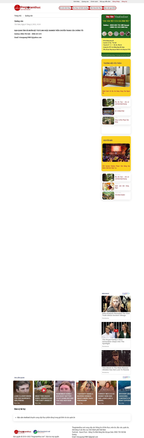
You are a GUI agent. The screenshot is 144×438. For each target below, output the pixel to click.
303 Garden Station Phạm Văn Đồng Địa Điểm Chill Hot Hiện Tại (116, 167)
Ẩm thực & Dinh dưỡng (80, 8)
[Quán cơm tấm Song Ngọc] (108, 186)
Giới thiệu (77, 1)
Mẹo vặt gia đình (109, 8)
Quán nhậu (118, 109)
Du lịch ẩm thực (65, 8)
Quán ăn (117, 183)
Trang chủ (17, 16)
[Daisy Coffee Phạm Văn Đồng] (108, 121)
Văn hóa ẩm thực (96, 8)
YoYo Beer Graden (120, 195)
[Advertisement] (116, 260)
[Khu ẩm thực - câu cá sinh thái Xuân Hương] (108, 103)
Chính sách (94, 1)
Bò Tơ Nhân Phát (119, 111)
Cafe (116, 117)
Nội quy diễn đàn (105, 1)
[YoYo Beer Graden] (108, 195)
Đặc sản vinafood (23, 417)
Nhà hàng (117, 100)
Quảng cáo (85, 1)
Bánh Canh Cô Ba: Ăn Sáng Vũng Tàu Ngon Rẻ (116, 92)
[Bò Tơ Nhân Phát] (108, 112)
